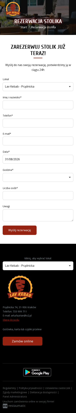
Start (24, 27)
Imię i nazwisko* (12, 97)
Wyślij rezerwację (19, 230)
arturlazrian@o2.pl (21, 315)
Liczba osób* (10, 188)
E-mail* (7, 133)
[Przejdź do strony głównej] (13, 9)
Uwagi (6, 206)
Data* (6, 151)
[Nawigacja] (69, 9)
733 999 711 (20, 311)
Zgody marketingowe (15, 392)
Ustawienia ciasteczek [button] (58, 388)
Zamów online (22, 341)
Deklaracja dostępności (43, 392)
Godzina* (8, 170)
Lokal (6, 79)
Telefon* (8, 115)
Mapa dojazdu (11, 319)
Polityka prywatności (31, 388)
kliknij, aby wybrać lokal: (38, 258)
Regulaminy (10, 388)
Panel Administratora (15, 396)
